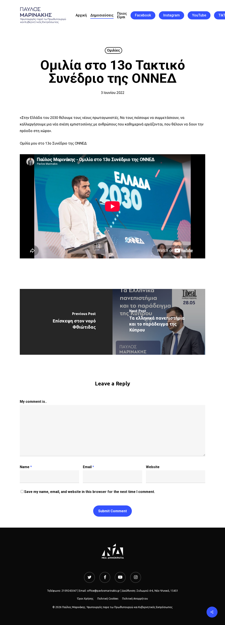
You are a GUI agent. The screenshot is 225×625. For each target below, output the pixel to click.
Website (153, 467)
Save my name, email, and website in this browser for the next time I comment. (89, 492)
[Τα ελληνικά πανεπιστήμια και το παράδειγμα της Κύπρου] (158, 322)
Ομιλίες (113, 50)
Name (26, 467)
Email (88, 467)
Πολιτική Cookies (107, 598)
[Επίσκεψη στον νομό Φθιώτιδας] (66, 322)
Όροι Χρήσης (85, 598)
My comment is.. (33, 401)
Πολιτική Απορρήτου (135, 598)
